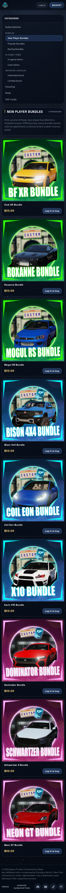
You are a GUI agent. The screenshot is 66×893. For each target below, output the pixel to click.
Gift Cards (11, 99)
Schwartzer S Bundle (16, 765)
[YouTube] (45, 887)
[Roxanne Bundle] (33, 250)
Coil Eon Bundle (13, 524)
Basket (57, 5)
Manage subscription (22, 886)
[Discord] (38, 887)
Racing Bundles (16, 49)
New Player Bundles (18, 38)
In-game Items (15, 59)
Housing (10, 86)
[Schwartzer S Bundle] (33, 730)
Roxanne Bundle (13, 284)
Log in (42, 5)
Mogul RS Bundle (14, 364)
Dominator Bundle (14, 685)
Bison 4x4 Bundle (14, 444)
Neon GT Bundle (13, 845)
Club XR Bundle (13, 204)
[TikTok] (53, 887)
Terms (5, 887)
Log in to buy (52, 211)
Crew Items (13, 65)
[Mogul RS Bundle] (33, 330)
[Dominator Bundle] (33, 650)
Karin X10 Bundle (14, 605)
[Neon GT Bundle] (33, 810)
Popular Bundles (16, 43)
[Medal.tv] (61, 887)
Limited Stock (15, 81)
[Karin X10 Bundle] (33, 570)
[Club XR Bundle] (33, 170)
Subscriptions (13, 27)
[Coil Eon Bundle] (33, 490)
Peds (8, 93)
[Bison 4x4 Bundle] (33, 410)
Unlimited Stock (16, 75)
